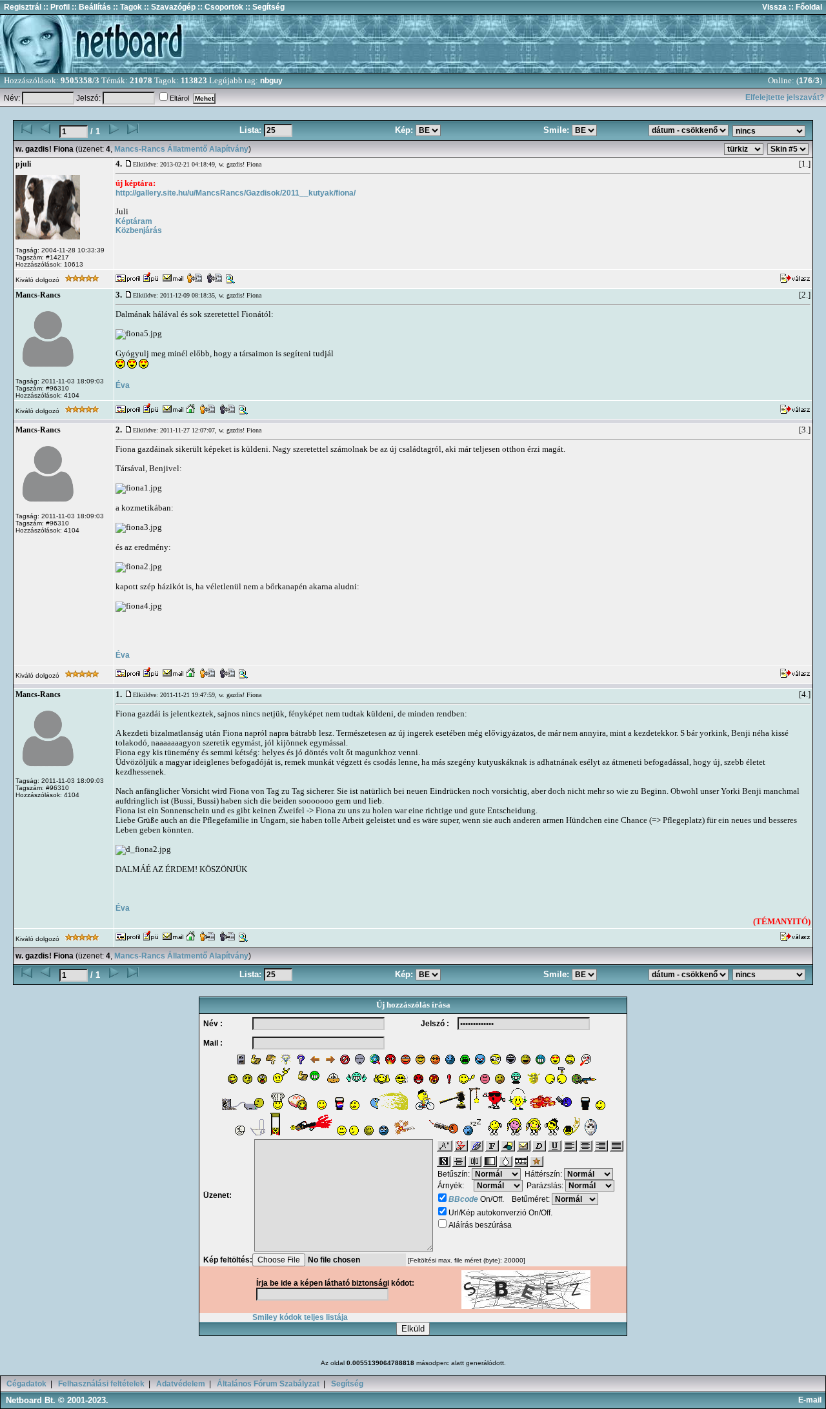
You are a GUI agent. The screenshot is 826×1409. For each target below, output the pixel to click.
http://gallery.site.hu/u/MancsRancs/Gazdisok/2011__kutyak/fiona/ (236, 193)
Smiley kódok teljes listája (300, 1317)
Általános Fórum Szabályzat (268, 1383)
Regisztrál (22, 7)
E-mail (811, 1399)
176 (805, 80)
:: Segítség (264, 7)
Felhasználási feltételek (101, 1383)
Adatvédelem (180, 1383)
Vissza (774, 7)
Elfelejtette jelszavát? (784, 97)
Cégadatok (26, 1383)
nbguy (271, 80)
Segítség (347, 1383)
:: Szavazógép (170, 7)
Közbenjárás (139, 230)
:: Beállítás (90, 7)
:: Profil (55, 7)
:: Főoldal (804, 7)
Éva (123, 385)
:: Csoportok (219, 7)
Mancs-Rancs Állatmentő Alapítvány (181, 149)
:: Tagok (126, 7)
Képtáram (134, 221)
